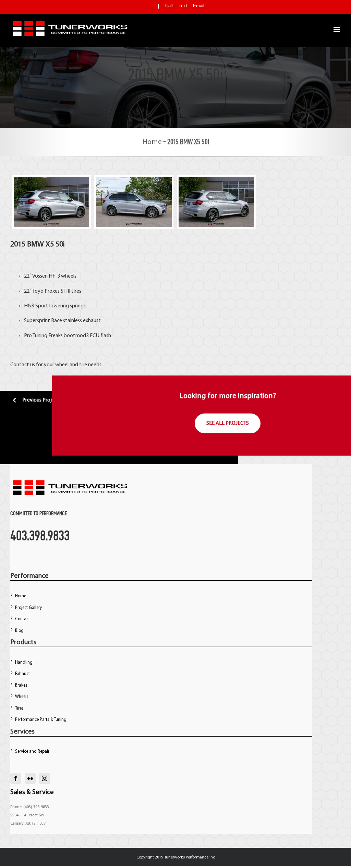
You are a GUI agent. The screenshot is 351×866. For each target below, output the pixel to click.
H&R (29, 306)
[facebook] (15, 778)
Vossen (40, 276)
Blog (19, 630)
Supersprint (37, 320)
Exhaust (22, 674)
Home (152, 142)
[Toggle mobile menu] (337, 29)
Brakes (21, 685)
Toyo (38, 291)
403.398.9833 (40, 535)
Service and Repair (32, 751)
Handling (24, 662)
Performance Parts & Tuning (40, 719)
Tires (19, 708)
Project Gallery (28, 608)
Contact (22, 619)
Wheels (21, 697)
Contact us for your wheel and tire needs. (56, 365)
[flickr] (30, 778)
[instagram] (44, 778)
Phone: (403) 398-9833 (29, 807)
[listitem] (174, 320)
